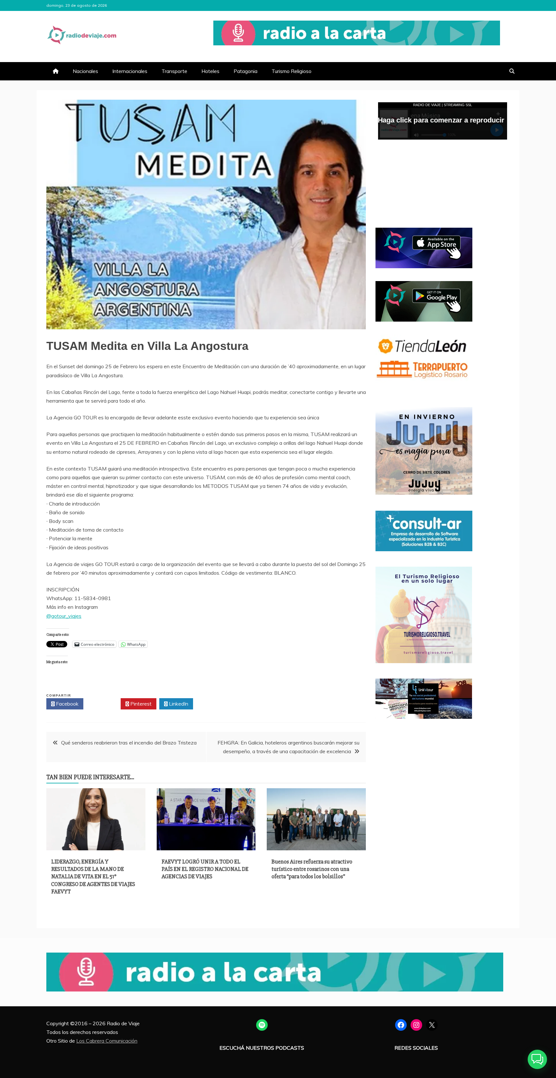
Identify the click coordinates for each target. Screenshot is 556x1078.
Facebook (67, 703)
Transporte (174, 71)
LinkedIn (178, 703)
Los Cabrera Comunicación (106, 1040)
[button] (537, 1059)
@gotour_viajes (63, 616)
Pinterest (140, 703)
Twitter (104, 703)
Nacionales (85, 71)
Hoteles (210, 71)
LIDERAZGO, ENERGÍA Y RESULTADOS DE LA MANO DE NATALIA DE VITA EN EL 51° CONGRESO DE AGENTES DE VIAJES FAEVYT (93, 876)
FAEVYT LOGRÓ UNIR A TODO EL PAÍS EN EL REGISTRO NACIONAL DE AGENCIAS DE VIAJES (205, 869)
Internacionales (129, 71)
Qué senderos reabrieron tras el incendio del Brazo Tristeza (129, 742)
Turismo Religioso (291, 71)
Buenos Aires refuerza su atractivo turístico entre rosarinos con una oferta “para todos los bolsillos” (312, 869)
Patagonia (245, 71)
